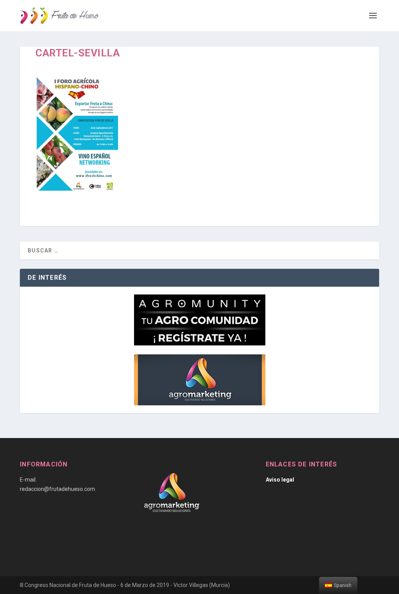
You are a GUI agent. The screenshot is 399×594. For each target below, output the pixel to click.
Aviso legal (280, 480)
